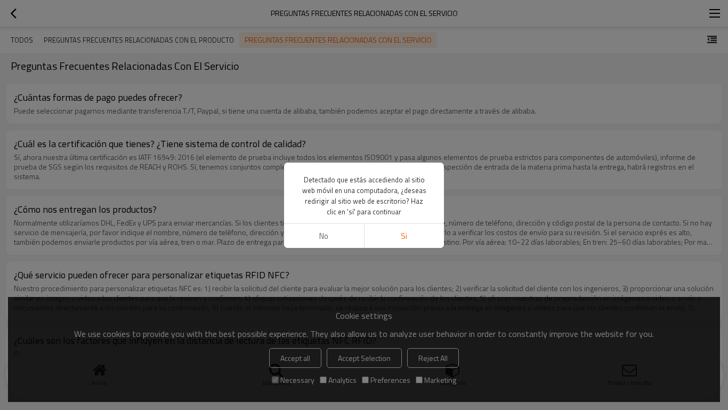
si (404, 236)
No (323, 236)
